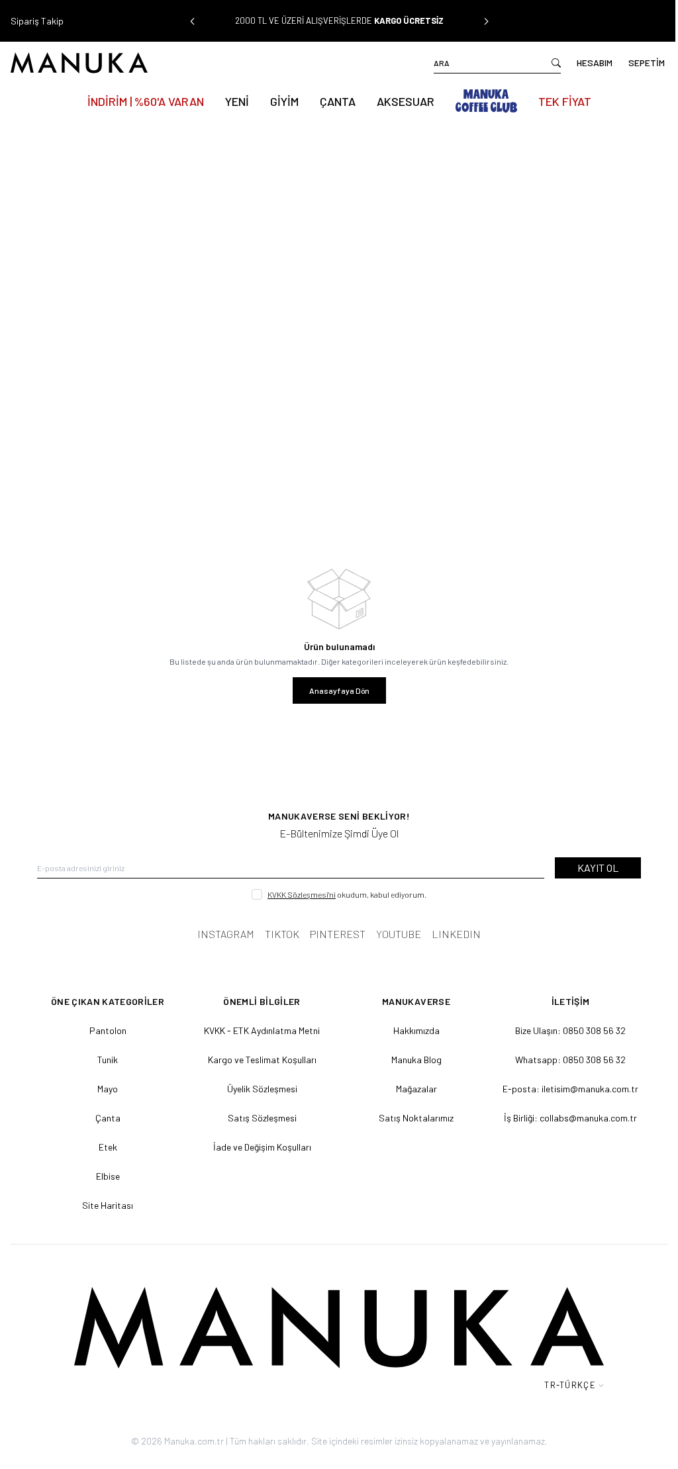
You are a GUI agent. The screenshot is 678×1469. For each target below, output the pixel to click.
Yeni (232, 101)
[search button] (546, 62)
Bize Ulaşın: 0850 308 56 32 (562, 1030)
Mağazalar (409, 1088)
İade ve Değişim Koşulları (258, 1147)
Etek (106, 1147)
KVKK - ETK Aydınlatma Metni (258, 1030)
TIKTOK (277, 933)
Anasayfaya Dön (334, 690)
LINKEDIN (451, 933)
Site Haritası (106, 1205)
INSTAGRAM (221, 933)
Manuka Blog (410, 1059)
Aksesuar (400, 101)
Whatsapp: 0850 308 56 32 (562, 1059)
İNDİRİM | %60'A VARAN (140, 101)
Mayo (106, 1088)
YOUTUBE (393, 933)
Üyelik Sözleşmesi (258, 1088)
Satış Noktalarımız (410, 1117)
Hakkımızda (410, 1030)
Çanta (332, 101)
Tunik (106, 1059)
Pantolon (106, 1030)
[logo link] (172, 62)
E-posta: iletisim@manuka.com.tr (562, 1088)
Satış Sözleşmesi (258, 1117)
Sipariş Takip (37, 20)
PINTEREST (333, 933)
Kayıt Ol (587, 867)
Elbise (107, 1176)
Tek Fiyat (559, 101)
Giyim (279, 101)
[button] (189, 21)
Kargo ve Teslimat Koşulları (258, 1059)
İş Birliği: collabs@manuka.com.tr (561, 1117)
